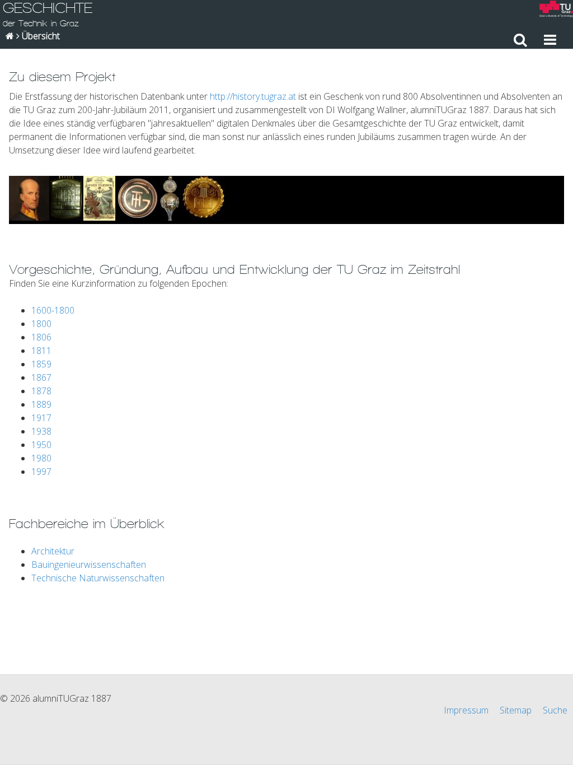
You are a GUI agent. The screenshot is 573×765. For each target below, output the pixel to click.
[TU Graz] (556, 10)
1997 (41, 471)
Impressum (466, 710)
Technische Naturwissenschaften (98, 578)
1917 (41, 418)
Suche (555, 710)
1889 (41, 404)
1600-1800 (52, 310)
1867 (41, 377)
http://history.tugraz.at (253, 96)
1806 (41, 337)
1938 (41, 431)
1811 (41, 350)
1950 (41, 445)
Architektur (52, 551)
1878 (41, 391)
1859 (41, 364)
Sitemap (516, 710)
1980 (41, 458)
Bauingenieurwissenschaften (88, 564)
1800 (41, 324)
